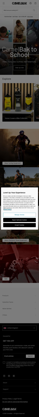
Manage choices (19, 215)
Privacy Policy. (7, 209)
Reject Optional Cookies (19, 220)
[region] (19, 208)
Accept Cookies (19, 225)
